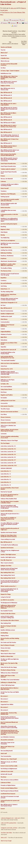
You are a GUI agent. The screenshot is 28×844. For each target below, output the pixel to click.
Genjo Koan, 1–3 (5, 289)
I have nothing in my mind (8, 539)
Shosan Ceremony (6, 417)
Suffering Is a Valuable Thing (8, 682)
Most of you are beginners (8, 240)
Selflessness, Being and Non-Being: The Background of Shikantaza (8, 607)
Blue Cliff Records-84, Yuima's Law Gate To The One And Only (10, 151)
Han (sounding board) (7, 750)
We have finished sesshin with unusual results (9, 204)
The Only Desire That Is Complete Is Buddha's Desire (10, 502)
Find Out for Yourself (6, 492)
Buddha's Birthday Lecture (8, 630)
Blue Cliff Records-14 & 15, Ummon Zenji (8, 89)
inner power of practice (7, 406)
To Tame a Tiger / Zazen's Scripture (10, 70)
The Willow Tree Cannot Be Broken (10, 679)
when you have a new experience (10, 363)
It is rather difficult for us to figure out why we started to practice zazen (10, 524)
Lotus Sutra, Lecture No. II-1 (8, 446)
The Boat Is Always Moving (8, 670)
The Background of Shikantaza (9, 602)
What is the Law (5, 61)
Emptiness (3, 258)
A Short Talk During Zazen (8, 685)
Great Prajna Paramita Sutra (8, 163)
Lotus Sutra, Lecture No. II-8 (8, 462)
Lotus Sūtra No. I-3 (6, 476)
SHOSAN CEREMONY (6, 468)
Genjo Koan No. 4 (5, 377)
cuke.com (13, 8)
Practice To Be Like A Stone (8, 613)
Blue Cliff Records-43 (6, 542)
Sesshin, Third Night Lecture (8, 554)
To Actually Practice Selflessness (9, 545)
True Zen (3, 50)
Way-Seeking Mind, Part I (7, 572)
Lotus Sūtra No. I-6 (6, 485)
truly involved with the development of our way (7, 357)
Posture (3, 176)
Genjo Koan (4, 366)
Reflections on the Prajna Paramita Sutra (7, 380)
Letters (22, 20)
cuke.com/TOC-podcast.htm (8, 823)
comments (3, 433)
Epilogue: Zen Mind (6, 565)
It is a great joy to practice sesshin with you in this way (10, 200)
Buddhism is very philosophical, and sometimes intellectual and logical (9, 220)
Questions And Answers (7, 547)
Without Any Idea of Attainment (9, 673)
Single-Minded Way (6, 247)
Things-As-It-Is (4, 650)
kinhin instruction (5, 207)
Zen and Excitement (6, 283)
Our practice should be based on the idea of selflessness (9, 495)
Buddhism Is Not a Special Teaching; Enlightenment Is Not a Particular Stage (9, 373)
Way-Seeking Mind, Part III (8, 578)
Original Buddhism (6, 331)
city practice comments (7, 739)
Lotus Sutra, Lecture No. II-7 (8, 460)
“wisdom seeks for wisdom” (8, 169)
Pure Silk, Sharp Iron (6, 560)
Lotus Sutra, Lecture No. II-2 (8, 449)
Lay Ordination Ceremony (8, 737)
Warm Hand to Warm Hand (8, 653)
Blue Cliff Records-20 (6, 98)
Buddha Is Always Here (7, 656)
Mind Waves (4, 319)
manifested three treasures (8, 793)
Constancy (3, 280)
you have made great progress (9, 224)
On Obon (3, 68)
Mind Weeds (4, 232)
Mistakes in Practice (6, 334)
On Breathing (4, 633)
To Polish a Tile (5, 384)
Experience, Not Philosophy (8, 194)
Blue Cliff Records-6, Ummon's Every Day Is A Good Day (9, 82)
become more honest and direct (9, 411)
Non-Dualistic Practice (7, 610)
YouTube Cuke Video (6, 832)
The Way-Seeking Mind (7, 291)
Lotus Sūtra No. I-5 (6, 482)
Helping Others (5, 635)
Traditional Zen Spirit (6, 316)
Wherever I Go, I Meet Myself (9, 759)
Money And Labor (5, 648)
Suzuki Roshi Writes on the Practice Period (8, 353)
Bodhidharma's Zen (6, 73)
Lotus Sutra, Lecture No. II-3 (8, 451)
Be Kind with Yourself (6, 774)
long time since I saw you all (8, 349)
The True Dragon (5, 443)
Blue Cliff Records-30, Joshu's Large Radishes (8, 104)
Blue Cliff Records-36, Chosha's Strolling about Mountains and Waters (9, 109)
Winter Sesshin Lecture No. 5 (8, 586)
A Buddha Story (5, 58)
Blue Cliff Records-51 (6, 132)
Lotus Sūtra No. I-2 (6, 474)
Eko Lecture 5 (4, 707)
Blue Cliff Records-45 (6, 308)
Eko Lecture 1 (4, 696)
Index (6, 20)
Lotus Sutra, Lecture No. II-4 (8, 454)
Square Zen (4, 55)
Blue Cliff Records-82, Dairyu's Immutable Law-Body (9, 146)
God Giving (4, 286)
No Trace (3, 305)
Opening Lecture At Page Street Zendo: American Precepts (9, 569)
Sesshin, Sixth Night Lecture (8, 557)
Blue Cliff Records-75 (6, 143)
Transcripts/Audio (14, 20)
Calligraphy (4, 23)
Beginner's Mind (5, 229)
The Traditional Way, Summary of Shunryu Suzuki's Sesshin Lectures (10, 136)
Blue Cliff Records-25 (6, 101)
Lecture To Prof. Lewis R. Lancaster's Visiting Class (7, 617)
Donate (14, 25)
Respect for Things (6, 594)
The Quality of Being (6, 268)
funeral (3, 808)
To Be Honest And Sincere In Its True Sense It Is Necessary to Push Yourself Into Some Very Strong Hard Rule (10, 732)
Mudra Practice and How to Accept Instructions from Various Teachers (9, 718)
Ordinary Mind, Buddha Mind (9, 498)
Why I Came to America (7, 563)
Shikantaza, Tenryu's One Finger (9, 440)
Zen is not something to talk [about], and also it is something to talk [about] (9, 507)
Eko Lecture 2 (4, 699)
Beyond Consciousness (7, 311)
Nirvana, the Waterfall (7, 178)
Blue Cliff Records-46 (6, 117)
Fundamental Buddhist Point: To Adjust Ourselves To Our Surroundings (9, 590)
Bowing (3, 235)
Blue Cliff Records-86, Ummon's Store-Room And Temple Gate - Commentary (9, 159)
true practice (4, 403)
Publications (11, 23)
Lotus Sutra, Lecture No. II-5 (8, 457)
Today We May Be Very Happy (9, 667)
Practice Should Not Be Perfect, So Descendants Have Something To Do (10, 582)
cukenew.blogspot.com (7, 818)
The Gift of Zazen (5, 409)
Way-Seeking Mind (6, 623)
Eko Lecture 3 (4, 701)
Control (3, 329)
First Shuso (4, 392)
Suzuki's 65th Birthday (7, 511)
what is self (4, 753)
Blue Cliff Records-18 (6, 92)
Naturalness (4, 340)
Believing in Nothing (6, 253)
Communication (5, 322)
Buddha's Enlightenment (7, 313)
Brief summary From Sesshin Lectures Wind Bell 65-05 (8, 155)
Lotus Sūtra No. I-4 (6, 479)
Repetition (3, 277)
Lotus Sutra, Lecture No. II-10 (8, 465)
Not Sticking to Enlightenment (9, 768)
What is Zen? (4, 52)
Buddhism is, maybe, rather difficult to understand (8, 265)
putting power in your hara (8, 400)
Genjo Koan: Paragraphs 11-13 (9, 302)
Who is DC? (4, 837)
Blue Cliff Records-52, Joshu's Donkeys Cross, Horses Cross (8, 126)
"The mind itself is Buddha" (8, 360)
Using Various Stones (6, 389)
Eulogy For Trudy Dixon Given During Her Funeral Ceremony (9, 536)
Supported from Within (7, 704)
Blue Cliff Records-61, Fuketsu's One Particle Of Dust (9, 805)
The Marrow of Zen (6, 271)
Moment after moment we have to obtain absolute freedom (9, 299)
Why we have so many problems (9, 779)
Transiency (3, 191)
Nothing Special (5, 196)
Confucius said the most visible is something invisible (9, 185)
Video (19, 23)
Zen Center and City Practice (8, 642)
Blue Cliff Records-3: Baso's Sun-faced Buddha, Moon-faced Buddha (9, 78)
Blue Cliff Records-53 (6, 129)
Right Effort (4, 337)
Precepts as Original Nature (8, 785)
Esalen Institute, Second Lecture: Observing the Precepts (9, 430)
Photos (24, 23)
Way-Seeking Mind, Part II (8, 575)
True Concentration (6, 756)
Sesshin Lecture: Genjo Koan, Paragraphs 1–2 (8, 295)
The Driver (3, 777)
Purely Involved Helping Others (9, 788)
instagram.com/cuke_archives (9, 828)
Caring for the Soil (5, 597)
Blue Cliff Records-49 (6, 120)
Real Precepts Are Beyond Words (9, 791)
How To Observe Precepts (7, 645)
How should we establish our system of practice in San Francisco (8, 519)
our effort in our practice (7, 600)
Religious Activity (5, 85)
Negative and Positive (7, 395)
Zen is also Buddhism (6, 386)
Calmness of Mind (5, 782)
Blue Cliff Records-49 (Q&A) (8, 122)
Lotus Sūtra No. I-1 (6, 471)
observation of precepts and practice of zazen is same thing (9, 727)
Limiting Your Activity (6, 250)
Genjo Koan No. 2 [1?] (7, 369)
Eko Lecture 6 (4, 710)
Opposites (3, 347)
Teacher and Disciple (6, 47)
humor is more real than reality (9, 766)
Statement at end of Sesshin (8, 422)
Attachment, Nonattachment (8, 261)
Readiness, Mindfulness (7, 255)
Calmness (3, 181)
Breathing (3, 226)
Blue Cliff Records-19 (6, 95)
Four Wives (4, 414)
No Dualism (4, 397)
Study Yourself (4, 188)
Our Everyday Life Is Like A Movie (10, 620)
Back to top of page (6, 841)
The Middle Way (5, 237)
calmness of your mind (7, 771)
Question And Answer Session (9, 532)
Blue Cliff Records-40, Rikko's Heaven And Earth (8, 114)
